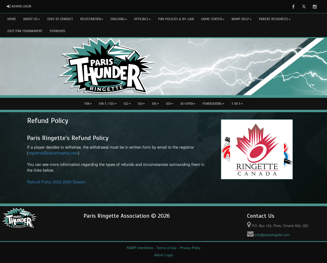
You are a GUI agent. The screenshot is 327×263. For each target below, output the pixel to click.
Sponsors (57, 31)
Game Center (211, 19)
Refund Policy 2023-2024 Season (56, 182)
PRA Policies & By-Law (176, 19)
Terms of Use (166, 247)
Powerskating (212, 104)
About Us (30, 19)
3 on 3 (235, 104)
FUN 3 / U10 (106, 104)
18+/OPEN (186, 104)
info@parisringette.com (272, 234)
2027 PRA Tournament (24, 31)
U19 (168, 104)
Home (11, 19)
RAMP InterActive (140, 247)
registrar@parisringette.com (53, 153)
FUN (87, 104)
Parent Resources (273, 19)
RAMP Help (240, 19)
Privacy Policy (190, 247)
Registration (90, 19)
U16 (154, 104)
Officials (141, 19)
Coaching (117, 19)
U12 (126, 104)
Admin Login (163, 254)
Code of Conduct (60, 19)
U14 (140, 104)
